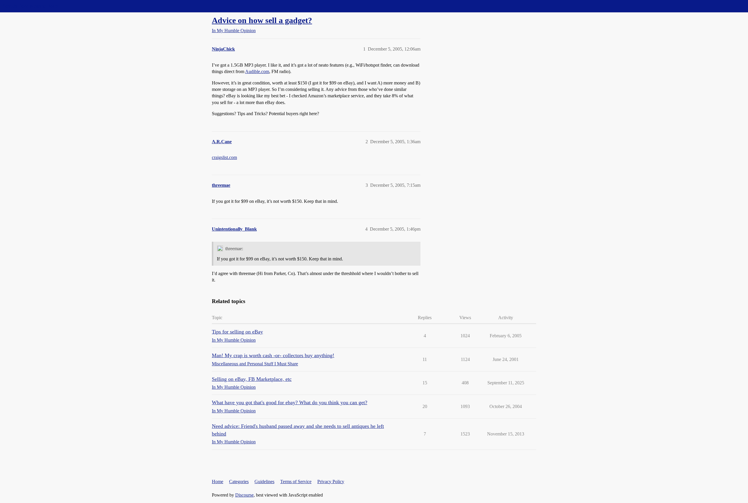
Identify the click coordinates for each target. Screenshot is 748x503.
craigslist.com (224, 157)
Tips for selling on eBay (237, 332)
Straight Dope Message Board (30, 6)
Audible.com (257, 71)
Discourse (244, 494)
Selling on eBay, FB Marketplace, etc (252, 379)
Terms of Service (295, 481)
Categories (239, 481)
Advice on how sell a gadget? (262, 20)
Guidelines (264, 481)
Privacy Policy (330, 481)
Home (217, 481)
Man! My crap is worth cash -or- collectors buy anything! (273, 355)
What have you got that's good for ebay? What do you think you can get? (289, 402)
